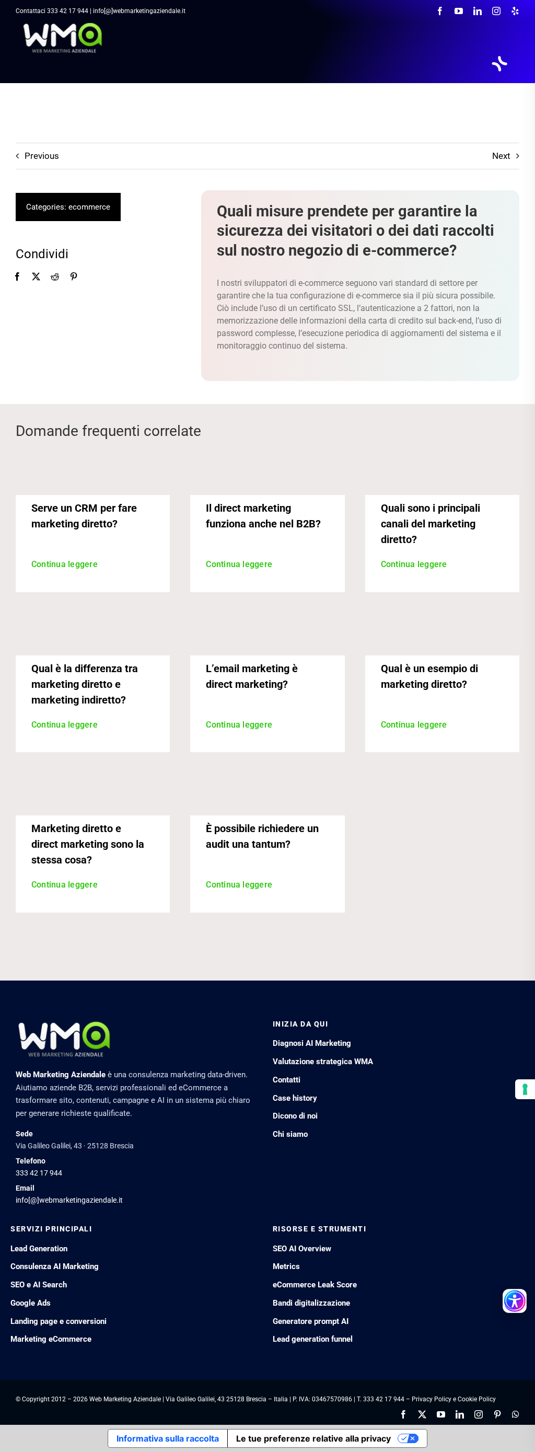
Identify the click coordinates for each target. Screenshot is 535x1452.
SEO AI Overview (302, 1248)
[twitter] (422, 1414)
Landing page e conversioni (58, 1321)
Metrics (286, 1266)
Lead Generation (38, 1248)
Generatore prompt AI (310, 1321)
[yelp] (515, 11)
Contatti (286, 1080)
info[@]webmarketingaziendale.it (69, 1200)
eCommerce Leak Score (315, 1284)
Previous (42, 156)
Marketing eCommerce (50, 1339)
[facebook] (440, 11)
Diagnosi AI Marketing (312, 1043)
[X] (36, 276)
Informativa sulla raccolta (168, 1438)
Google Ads (30, 1303)
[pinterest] (497, 1414)
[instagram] (496, 11)
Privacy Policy (431, 1399)
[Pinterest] (73, 276)
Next (501, 156)
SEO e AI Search (38, 1284)
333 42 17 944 (67, 11)
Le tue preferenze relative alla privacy (313, 1438)
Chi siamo (290, 1134)
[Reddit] (54, 276)
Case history (295, 1098)
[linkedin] (477, 11)
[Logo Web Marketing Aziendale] (63, 26)
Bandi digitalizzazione (311, 1303)
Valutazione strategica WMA (323, 1061)
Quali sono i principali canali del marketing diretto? (430, 524)
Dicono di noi (295, 1116)
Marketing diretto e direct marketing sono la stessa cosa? (87, 844)
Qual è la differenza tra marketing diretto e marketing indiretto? (84, 684)
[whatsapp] (515, 1414)
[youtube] (459, 11)
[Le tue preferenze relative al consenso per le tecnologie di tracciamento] (525, 1089)
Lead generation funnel (313, 1339)
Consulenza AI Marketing (54, 1266)
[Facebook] (17, 276)
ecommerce (89, 207)
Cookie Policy (477, 1399)
